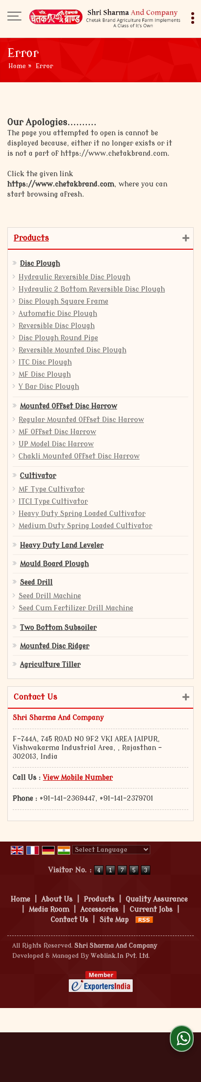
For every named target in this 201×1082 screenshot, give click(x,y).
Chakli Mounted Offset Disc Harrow (79, 456)
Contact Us (69, 919)
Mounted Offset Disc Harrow (68, 406)
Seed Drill (36, 582)
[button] (78, 777)
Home (17, 66)
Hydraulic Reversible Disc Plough (74, 277)
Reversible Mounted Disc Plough (72, 350)
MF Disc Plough (45, 374)
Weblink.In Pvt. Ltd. (120, 956)
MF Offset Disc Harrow (57, 432)
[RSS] (144, 919)
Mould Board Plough (54, 564)
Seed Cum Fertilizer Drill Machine (76, 608)
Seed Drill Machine (50, 596)
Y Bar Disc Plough (49, 386)
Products (31, 238)
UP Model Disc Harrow (56, 444)
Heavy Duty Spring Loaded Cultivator (82, 513)
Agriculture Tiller (50, 664)
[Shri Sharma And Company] (105, 17)
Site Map (114, 919)
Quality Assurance (157, 899)
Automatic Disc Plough (58, 313)
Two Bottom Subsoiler (58, 627)
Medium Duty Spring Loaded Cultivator (85, 526)
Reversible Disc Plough (57, 326)
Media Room (49, 909)
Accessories (99, 909)
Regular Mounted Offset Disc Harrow (81, 419)
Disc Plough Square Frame (63, 301)
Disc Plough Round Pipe (58, 338)
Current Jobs (151, 909)
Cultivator (38, 475)
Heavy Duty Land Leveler (61, 545)
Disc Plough (40, 263)
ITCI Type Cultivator (53, 501)
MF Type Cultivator (51, 489)
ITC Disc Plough (45, 362)
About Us (57, 899)
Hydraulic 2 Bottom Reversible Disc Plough (92, 289)
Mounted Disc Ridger (54, 646)
